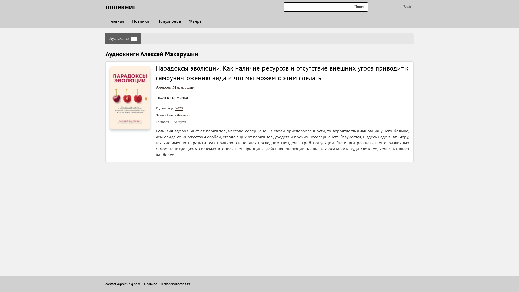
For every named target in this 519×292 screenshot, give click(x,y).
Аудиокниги (122, 38)
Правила (150, 284)
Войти (408, 7)
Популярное (169, 21)
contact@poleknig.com (122, 284)
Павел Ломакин (178, 115)
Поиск (359, 7)
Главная (116, 21)
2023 (179, 108)
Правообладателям (175, 284)
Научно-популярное (173, 98)
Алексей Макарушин (175, 87)
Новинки (140, 21)
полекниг (120, 7)
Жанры (195, 21)
